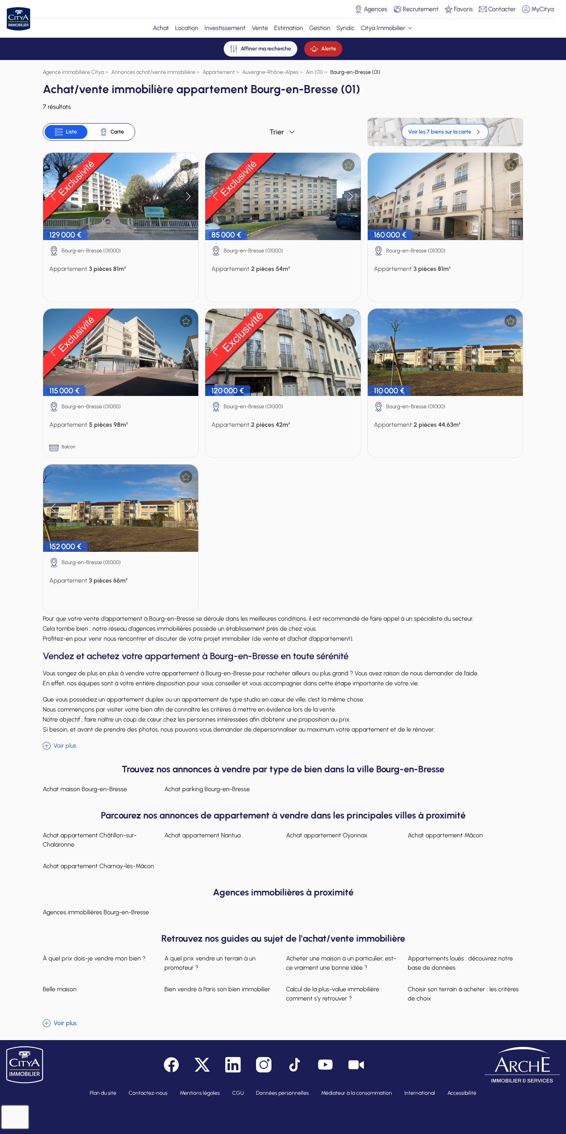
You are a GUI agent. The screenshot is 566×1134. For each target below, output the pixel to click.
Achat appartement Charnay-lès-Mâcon (98, 866)
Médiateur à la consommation (356, 1093)
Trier (277, 132)
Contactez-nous (148, 1093)
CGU (238, 1093)
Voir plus (65, 745)
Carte (117, 132)
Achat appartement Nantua (202, 835)
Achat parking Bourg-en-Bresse (207, 789)
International (419, 1093)
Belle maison (60, 989)
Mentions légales (200, 1093)
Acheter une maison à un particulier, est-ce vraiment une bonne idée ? (341, 963)
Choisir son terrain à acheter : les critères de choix (463, 993)
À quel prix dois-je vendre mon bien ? (94, 958)
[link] (445, 132)
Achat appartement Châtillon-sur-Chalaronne (90, 840)
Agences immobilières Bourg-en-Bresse (96, 912)
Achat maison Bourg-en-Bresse (85, 789)
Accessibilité (461, 1093)
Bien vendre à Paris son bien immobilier (217, 989)
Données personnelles (282, 1093)
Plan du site (103, 1093)
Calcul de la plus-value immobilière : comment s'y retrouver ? (334, 993)
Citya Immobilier (383, 28)
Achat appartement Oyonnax (327, 835)
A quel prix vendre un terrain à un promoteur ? (210, 963)
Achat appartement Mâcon (445, 835)
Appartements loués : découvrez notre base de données (460, 963)
